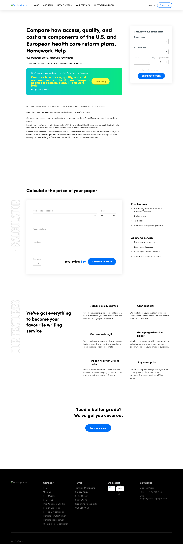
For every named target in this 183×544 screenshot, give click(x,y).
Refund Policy (81, 495)
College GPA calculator (53, 511)
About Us (47, 491)
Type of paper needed (43, 211)
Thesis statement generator (55, 523)
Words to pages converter (54, 519)
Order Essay (100, 81)
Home (45, 487)
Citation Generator (51, 507)
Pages (103, 211)
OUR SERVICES (83, 5)
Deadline (37, 242)
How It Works (49, 495)
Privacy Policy (81, 491)
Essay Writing (81, 499)
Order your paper (98, 427)
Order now (165, 5)
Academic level (39, 229)
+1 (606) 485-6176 (154, 491)
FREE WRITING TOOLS (104, 5)
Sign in (152, 5)
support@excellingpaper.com (153, 498)
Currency (37, 259)
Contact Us (48, 499)
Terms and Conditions (85, 487)
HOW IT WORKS (64, 5)
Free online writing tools (86, 503)
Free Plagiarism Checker (54, 503)
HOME (36, 5)
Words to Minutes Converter (55, 515)
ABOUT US (48, 5)
